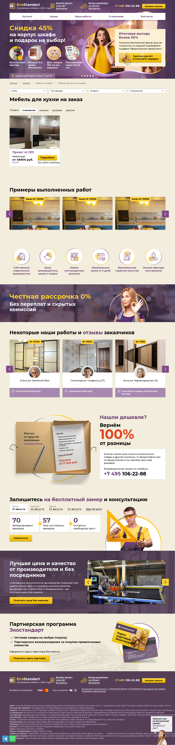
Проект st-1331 (23, 152)
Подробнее (47, 157)
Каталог (26, 83)
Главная (13, 83)
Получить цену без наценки (31, 600)
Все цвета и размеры (49, 162)
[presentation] (9, 214)
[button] (82, 76)
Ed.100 (15, 162)
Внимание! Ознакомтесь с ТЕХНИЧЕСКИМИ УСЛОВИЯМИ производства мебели (123, 689)
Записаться (21, 538)
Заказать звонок (154, 6)
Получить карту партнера (30, 658)
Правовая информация (94, 691)
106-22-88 (125, 474)
